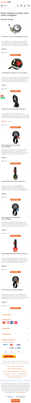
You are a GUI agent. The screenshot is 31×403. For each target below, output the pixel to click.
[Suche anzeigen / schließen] (17, 5)
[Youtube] (3, 323)
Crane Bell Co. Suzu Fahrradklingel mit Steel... (15, 36)
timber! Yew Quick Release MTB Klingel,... (14, 109)
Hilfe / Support (20, 366)
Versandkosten (25, 361)
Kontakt (8, 366)
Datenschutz (24, 371)
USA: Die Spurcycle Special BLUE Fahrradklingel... (11, 218)
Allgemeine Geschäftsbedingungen (15, 368)
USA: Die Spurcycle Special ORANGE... (13, 290)
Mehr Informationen (21, 392)
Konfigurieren (15, 400)
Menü (5, 5)
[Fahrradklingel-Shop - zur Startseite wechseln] (6, 2)
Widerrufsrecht (6, 373)
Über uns (13, 366)
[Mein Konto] (24, 5)
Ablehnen (9, 396)
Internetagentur (18, 377)
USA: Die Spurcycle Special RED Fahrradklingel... (11, 145)
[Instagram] (7, 323)
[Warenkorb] (28, 5)
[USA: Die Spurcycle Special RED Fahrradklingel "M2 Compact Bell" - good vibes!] (15, 137)
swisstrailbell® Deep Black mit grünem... (14, 181)
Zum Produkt (14, 55)
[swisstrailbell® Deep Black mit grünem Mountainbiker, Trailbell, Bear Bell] (15, 173)
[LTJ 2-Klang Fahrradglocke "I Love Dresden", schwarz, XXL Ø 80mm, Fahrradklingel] (15, 65)
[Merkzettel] (21, 5)
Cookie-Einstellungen (23, 373)
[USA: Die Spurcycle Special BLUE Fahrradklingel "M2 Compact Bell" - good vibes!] (15, 209)
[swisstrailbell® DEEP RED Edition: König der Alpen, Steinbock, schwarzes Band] (15, 246)
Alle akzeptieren (20, 396)
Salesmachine (12, 377)
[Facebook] (11, 323)
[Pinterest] (15, 323)
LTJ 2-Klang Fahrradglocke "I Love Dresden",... (15, 73)
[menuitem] (4, 5)
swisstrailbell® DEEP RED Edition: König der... (15, 253)
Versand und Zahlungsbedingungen (11, 371)
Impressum (14, 373)
